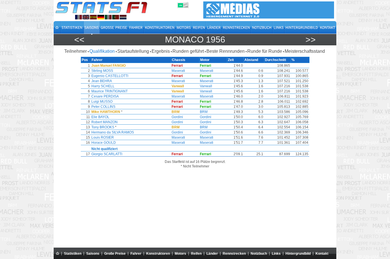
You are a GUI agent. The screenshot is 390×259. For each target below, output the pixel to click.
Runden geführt (188, 51)
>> (310, 39)
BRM (204, 112)
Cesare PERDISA (105, 96)
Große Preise (115, 254)
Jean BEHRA (101, 81)
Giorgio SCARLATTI (106, 154)
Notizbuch (259, 254)
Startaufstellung (133, 51)
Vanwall (206, 86)
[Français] (78, 17)
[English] (86, 17)
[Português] (115, 17)
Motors (180, 254)
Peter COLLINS (103, 107)
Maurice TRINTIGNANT (109, 91)
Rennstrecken (234, 254)
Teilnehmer (75, 51)
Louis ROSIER (102, 137)
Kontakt (321, 254)
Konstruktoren (158, 254)
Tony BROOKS (102, 127)
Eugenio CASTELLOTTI (109, 76)
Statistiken (72, 254)
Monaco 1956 (195, 39)
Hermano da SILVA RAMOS (112, 132)
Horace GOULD (103, 143)
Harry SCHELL (102, 86)
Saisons (92, 254)
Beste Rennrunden (225, 51)
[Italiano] (108, 17)
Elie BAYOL (100, 117)
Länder (212, 254)
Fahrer (135, 254)
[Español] (93, 17)
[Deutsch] (100, 17)
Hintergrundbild (298, 254)
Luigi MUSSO (101, 102)
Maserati (178, 71)
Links (276, 254)
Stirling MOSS (102, 71)
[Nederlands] (123, 17)
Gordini (177, 117)
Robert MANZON (104, 122)
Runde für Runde (264, 51)
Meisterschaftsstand (305, 51)
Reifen (196, 254)
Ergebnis (161, 51)
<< (79, 39)
